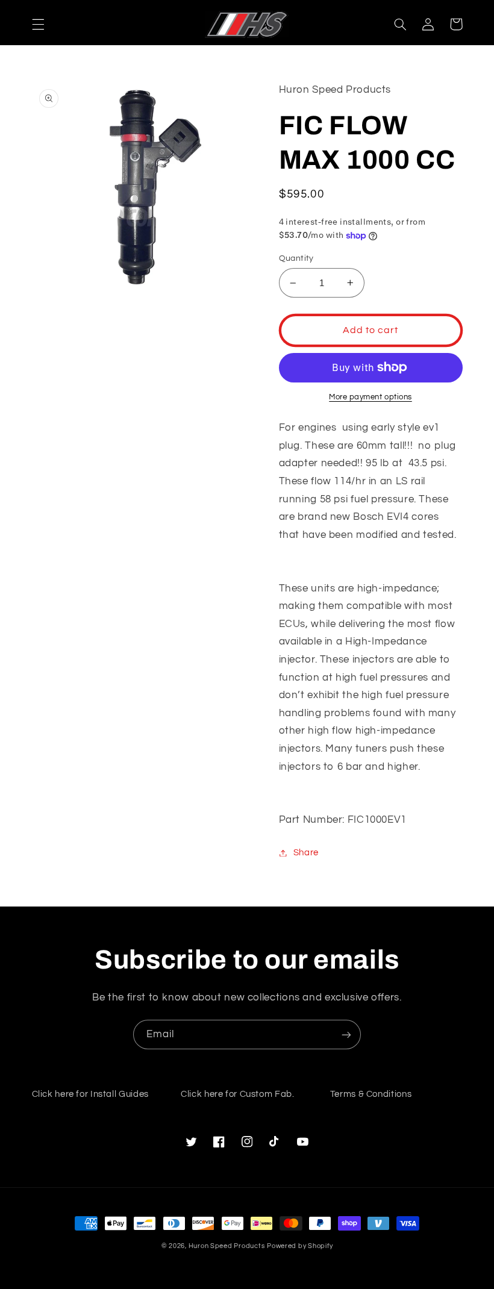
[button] (38, 24)
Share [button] (306, 852)
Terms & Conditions (370, 1094)
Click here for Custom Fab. (237, 1094)
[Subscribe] (346, 1034)
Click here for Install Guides (90, 1094)
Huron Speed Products (227, 1246)
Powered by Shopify (300, 1246)
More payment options (370, 397)
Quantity (296, 258)
